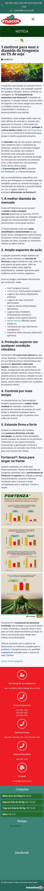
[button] (33, 19)
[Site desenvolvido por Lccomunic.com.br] (34, 888)
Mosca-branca (14, 321)
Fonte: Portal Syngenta (12, 661)
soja (6, 189)
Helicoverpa (12, 291)
